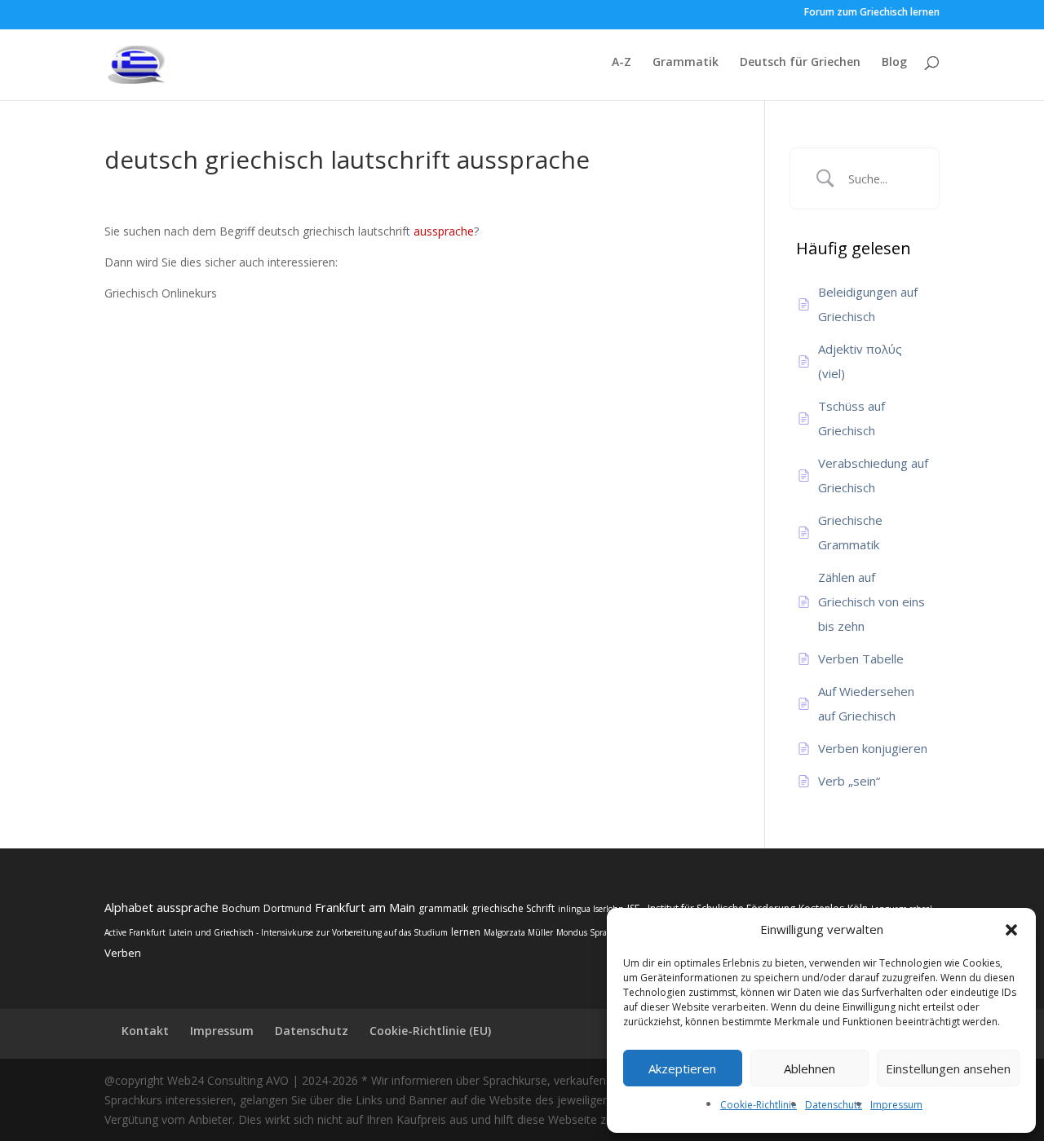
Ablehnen (809, 1068)
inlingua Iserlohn (591, 908)
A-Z (621, 62)
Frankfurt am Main (365, 907)
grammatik (443, 908)
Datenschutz (833, 1105)
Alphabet (128, 907)
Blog (894, 62)
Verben (122, 952)
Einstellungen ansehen (948, 1068)
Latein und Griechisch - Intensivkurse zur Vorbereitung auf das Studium (308, 932)
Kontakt (145, 1030)
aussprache (444, 231)
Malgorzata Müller (518, 932)
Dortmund (287, 908)
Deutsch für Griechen (800, 62)
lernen (465, 932)
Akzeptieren (682, 1068)
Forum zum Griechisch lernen (872, 13)
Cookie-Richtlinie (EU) (430, 1030)
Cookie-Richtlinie (758, 1105)
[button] (1011, 930)
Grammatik (685, 62)
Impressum (896, 1105)
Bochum (241, 908)
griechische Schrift (513, 908)
